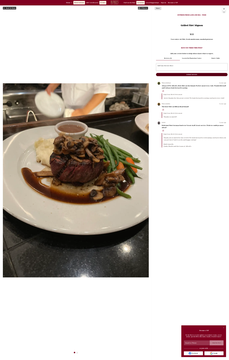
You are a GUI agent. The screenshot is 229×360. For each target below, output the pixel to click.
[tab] (168, 58)
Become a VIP (173, 2)
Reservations (79, 2)
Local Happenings (152, 2)
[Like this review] (164, 91)
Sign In (163, 2)
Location (140, 2)
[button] (69, 2)
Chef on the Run (129, 2)
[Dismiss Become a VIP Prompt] (223, 327)
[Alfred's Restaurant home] (114, 2)
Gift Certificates (92, 2)
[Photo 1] (74, 352)
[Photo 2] (77, 352)
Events (102, 2)
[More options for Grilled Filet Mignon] (224, 9)
